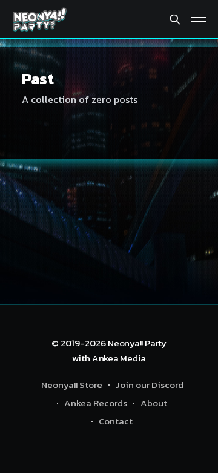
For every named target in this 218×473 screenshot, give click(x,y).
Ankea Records (95, 403)
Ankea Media (119, 358)
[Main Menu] (199, 19)
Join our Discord (149, 385)
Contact (116, 421)
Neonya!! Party (137, 343)
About (153, 403)
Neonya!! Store (71, 385)
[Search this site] (175, 19)
